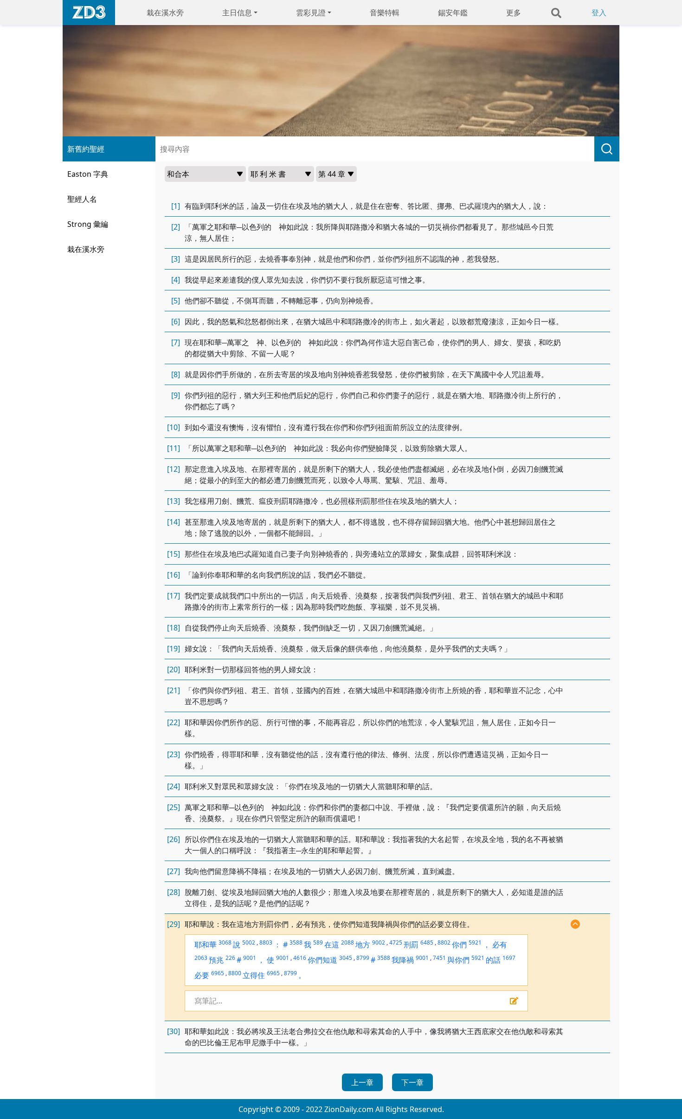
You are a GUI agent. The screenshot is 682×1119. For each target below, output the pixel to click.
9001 (249, 958)
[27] (173, 871)
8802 (444, 942)
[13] (173, 501)
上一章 (362, 1082)
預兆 (216, 960)
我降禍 (403, 960)
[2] (175, 227)
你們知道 (322, 960)
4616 (299, 958)
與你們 (458, 960)
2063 (200, 958)
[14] (173, 522)
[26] (173, 839)
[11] (173, 448)
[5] (175, 301)
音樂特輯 (384, 12)
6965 (217, 973)
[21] (173, 690)
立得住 (254, 975)
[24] (173, 786)
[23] (173, 754)
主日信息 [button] (237, 12)
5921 (475, 942)
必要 (201, 975)
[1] (175, 206)
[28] (173, 892)
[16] (173, 575)
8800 (234, 973)
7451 (439, 958)
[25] (173, 807)
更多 (513, 12)
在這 (331, 944)
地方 (362, 944)
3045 (345, 958)
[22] (173, 722)
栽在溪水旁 (165, 12)
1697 (508, 958)
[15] (173, 554)
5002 (248, 942)
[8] (175, 374)
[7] (175, 342)
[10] (173, 427)
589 (318, 942)
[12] (173, 469)
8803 (265, 942)
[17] (173, 596)
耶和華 (205, 944)
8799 (362, 958)
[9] (175, 395)
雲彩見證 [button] (311, 12)
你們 (459, 944)
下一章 (412, 1082)
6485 (426, 942)
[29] (173, 924)
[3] (175, 259)
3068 (225, 942)
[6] (175, 321)
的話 (493, 960)
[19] (173, 648)
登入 (599, 12)
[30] (173, 1031)
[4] (175, 280)
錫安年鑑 (453, 12)
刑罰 (411, 944)
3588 (296, 942)
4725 (395, 942)
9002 (378, 942)
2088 (347, 942)
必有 (499, 944)
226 (230, 958)
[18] (173, 628)
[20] (173, 669)
